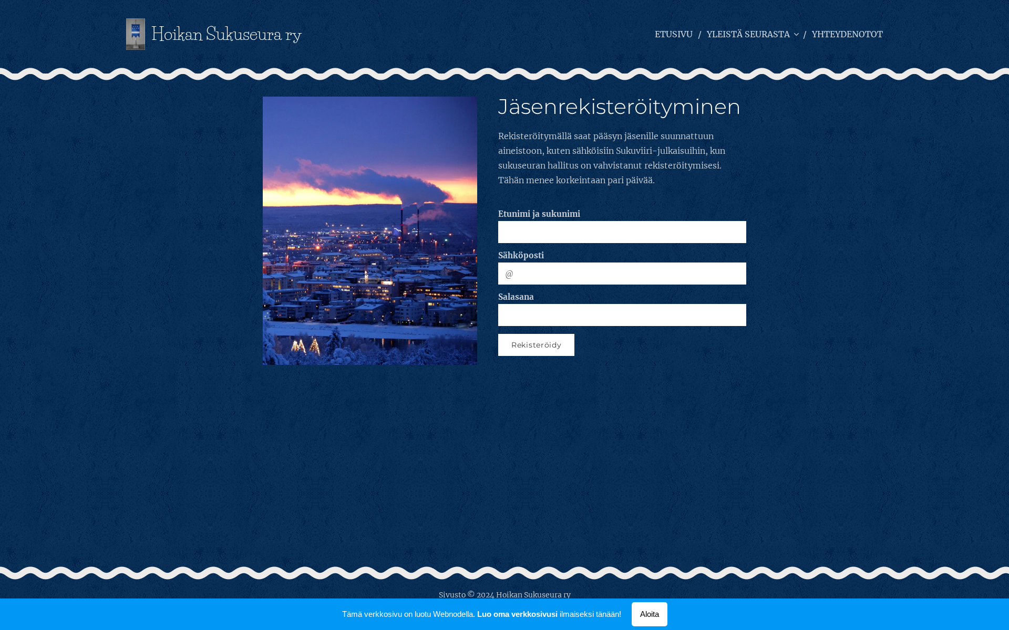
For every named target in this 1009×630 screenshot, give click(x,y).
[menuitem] (677, 34)
